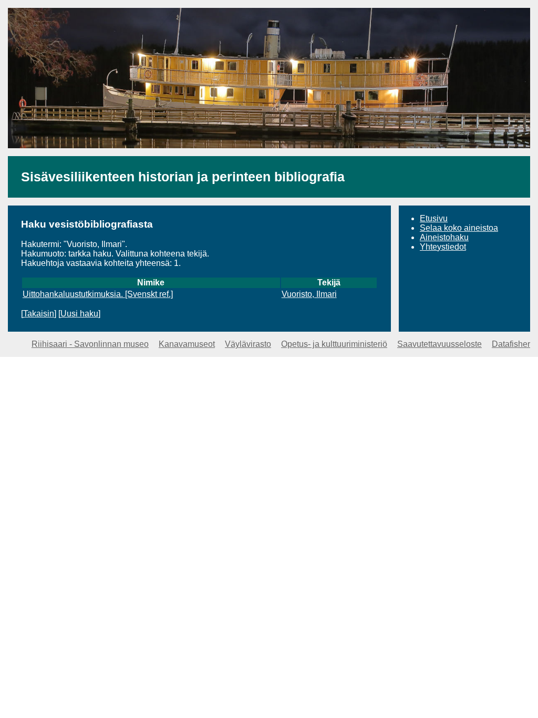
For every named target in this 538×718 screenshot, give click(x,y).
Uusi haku (79, 313)
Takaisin (38, 313)
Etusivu (434, 218)
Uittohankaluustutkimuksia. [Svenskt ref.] (98, 294)
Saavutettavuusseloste (439, 344)
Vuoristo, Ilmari (309, 294)
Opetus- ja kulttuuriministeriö (334, 344)
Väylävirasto (248, 344)
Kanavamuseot (187, 344)
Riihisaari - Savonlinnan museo (90, 344)
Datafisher (511, 344)
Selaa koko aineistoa (459, 227)
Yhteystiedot (443, 246)
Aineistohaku (444, 237)
